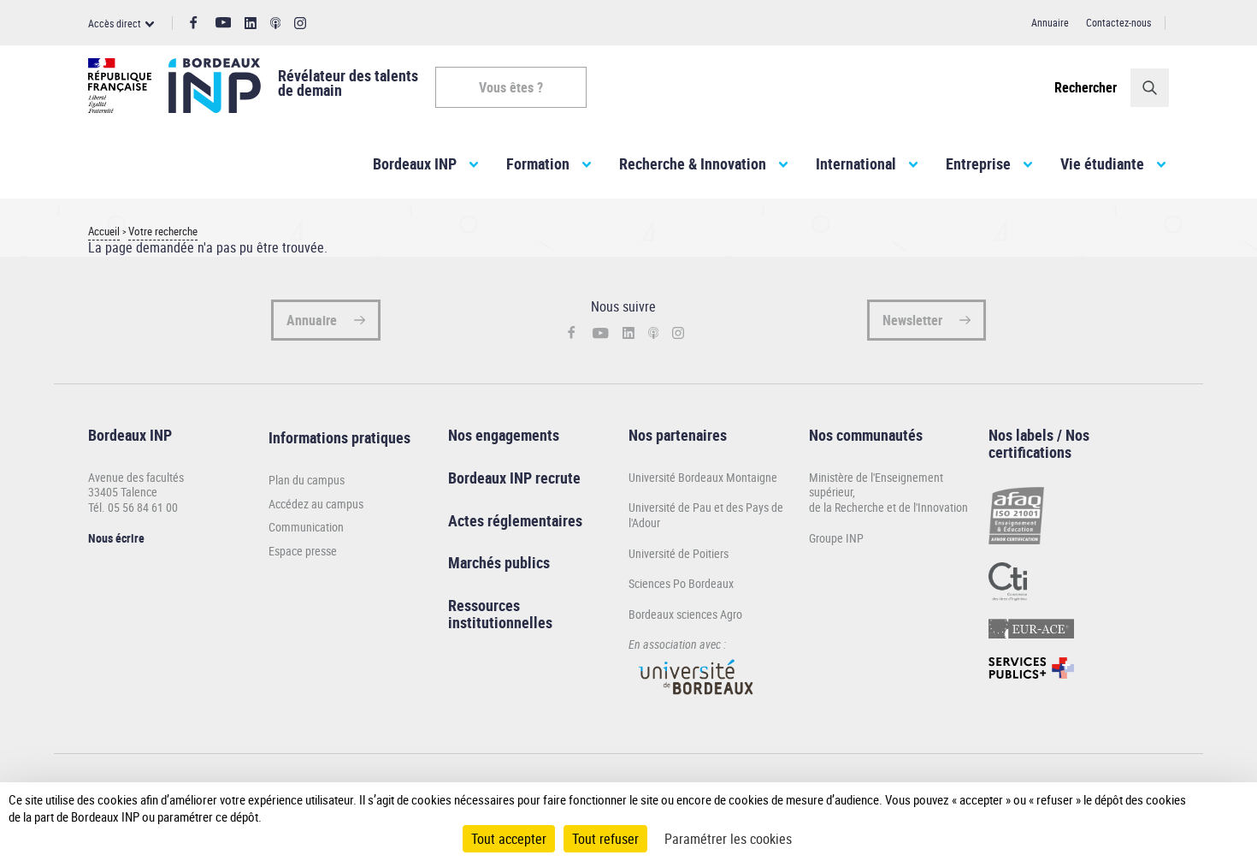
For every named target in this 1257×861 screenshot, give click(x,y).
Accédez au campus (316, 504)
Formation (537, 163)
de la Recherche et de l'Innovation (888, 507)
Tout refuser (605, 838)
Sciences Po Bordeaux (681, 583)
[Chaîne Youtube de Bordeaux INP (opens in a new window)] (223, 22)
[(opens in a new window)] (696, 702)
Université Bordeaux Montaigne (702, 477)
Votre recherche (163, 231)
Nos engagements (503, 435)
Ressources (484, 605)
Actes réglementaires (515, 520)
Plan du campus (307, 480)
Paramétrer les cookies (728, 838)
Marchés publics (499, 562)
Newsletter (912, 320)
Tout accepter (508, 838)
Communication (306, 527)
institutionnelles (500, 622)
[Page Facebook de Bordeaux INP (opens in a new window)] (194, 23)
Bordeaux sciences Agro (685, 614)
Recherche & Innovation (692, 163)
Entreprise (978, 163)
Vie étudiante (1102, 163)
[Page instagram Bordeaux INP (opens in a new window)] (300, 23)
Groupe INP (836, 538)
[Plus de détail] (1209, 808)
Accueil (104, 231)
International (856, 163)
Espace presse (303, 551)
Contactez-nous (1118, 22)
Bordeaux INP (415, 163)
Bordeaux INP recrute (514, 477)
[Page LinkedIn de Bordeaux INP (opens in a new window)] (251, 23)
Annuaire (1050, 22)
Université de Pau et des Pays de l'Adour (705, 515)
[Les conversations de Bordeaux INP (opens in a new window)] (275, 23)
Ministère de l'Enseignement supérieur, (876, 485)
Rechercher (1085, 87)
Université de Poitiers (678, 553)
